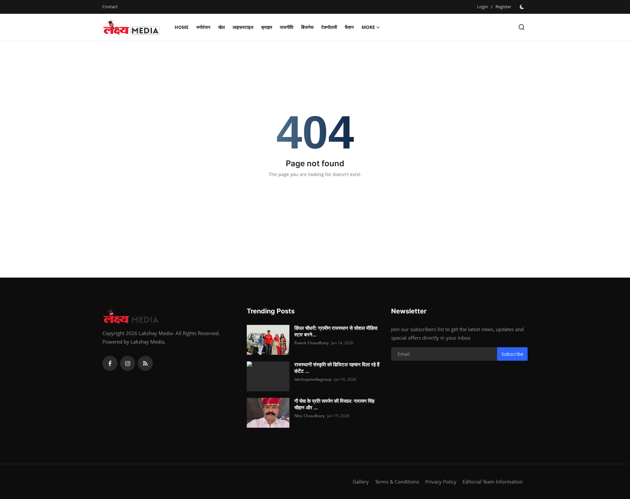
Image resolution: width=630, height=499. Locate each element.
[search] (521, 27)
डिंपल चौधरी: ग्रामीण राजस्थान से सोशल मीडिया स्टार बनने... (335, 331)
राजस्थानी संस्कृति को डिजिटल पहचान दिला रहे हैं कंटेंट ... (336, 367)
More (368, 27)
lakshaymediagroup (312, 379)
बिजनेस (307, 27)
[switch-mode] (523, 7)
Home (182, 27)
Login (482, 7)
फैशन (349, 27)
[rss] (145, 363)
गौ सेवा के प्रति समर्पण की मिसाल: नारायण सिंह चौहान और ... (334, 404)
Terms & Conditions (397, 481)
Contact (110, 7)
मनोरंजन (203, 27)
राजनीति (286, 27)
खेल (221, 27)
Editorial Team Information (493, 481)
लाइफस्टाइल (243, 27)
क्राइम (266, 27)
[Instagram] (127, 363)
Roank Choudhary (311, 343)
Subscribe (512, 354)
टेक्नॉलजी (329, 27)
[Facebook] (109, 363)
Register (503, 7)
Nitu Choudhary (309, 416)
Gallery (361, 481)
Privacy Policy (440, 481)
